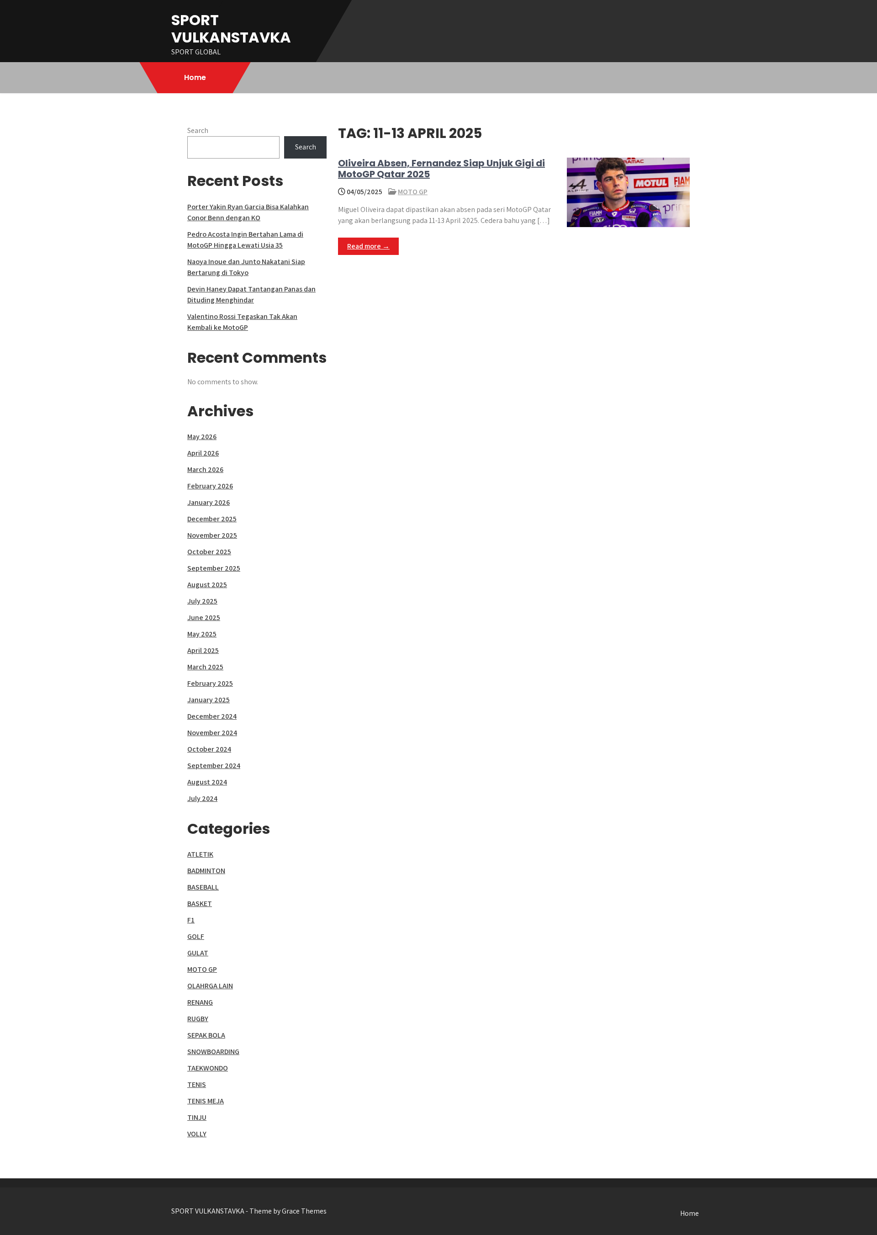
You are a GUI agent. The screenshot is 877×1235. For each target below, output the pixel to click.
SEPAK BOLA (206, 1035)
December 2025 (212, 519)
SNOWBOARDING (213, 1051)
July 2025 (202, 601)
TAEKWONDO (207, 1068)
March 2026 (205, 469)
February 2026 (210, 486)
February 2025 (210, 683)
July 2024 (202, 798)
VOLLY (196, 1134)
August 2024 (207, 782)
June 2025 (203, 617)
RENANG (200, 1002)
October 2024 (209, 749)
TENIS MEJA (205, 1101)
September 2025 (213, 568)
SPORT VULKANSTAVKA (231, 29)
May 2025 (202, 634)
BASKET (199, 903)
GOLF (195, 936)
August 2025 (207, 584)
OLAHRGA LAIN (210, 986)
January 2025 (208, 700)
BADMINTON (206, 870)
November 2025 (212, 535)
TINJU (196, 1117)
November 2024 (212, 732)
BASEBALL (203, 887)
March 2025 (205, 667)
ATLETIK (200, 854)
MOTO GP (413, 191)
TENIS (196, 1084)
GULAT (197, 953)
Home (195, 77)
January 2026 (208, 502)
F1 (191, 920)
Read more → (368, 246)
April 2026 (203, 453)
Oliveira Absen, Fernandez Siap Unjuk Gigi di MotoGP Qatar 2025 (441, 168)
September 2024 (213, 765)
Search (197, 130)
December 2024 (212, 716)
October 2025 (209, 552)
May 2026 (202, 436)
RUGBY (197, 1018)
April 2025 (203, 650)
